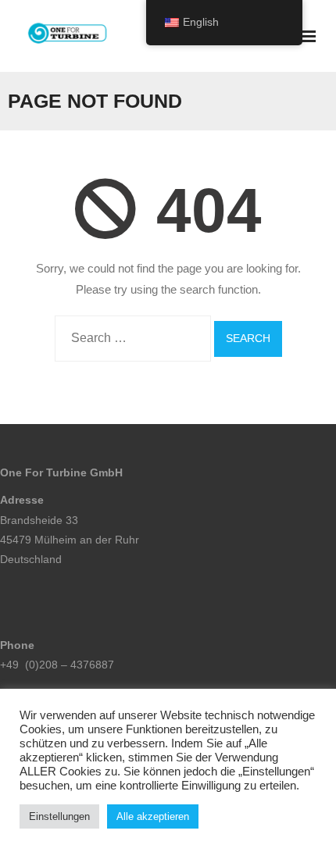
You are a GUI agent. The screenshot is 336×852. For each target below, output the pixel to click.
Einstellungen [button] (59, 816)
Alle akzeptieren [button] (152, 816)
